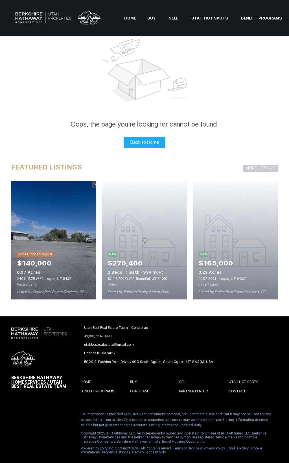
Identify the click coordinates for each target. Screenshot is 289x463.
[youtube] (15, 427)
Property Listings (115, 452)
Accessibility (156, 452)
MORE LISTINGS (260, 168)
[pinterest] (27, 427)
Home (130, 18)
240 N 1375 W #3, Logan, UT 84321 (45, 279)
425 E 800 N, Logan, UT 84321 (222, 279)
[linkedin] (27, 415)
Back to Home (144, 142)
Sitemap (137, 452)
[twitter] (38, 415)
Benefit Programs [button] (261, 18)
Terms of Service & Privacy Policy (199, 448)
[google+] (38, 427)
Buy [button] (151, 18)
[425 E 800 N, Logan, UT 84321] (235, 240)
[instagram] (60, 415)
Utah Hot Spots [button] (209, 18)
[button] (87, 383)
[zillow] (49, 415)
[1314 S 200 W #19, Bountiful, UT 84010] (144, 240)
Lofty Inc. (107, 448)
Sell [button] (173, 18)
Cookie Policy (238, 448)
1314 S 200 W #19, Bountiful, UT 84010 (137, 279)
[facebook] (15, 415)
